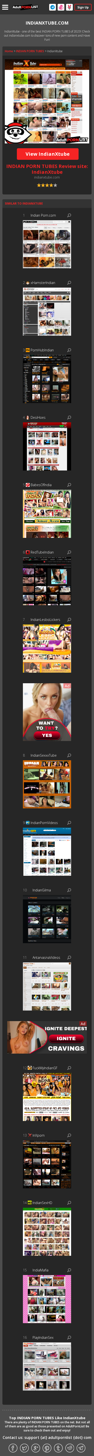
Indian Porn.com (43, 215)
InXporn (39, 1135)
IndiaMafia (40, 1270)
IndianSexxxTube (44, 755)
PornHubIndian (42, 350)
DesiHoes (38, 417)
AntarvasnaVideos (46, 957)
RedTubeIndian (42, 552)
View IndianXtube (48, 154)
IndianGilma (42, 890)
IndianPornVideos (44, 822)
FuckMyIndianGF (45, 1068)
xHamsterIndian (43, 282)
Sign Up (83, 7)
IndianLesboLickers (45, 619)
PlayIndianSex (43, 1337)
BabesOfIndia (41, 485)
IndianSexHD (42, 1202)
